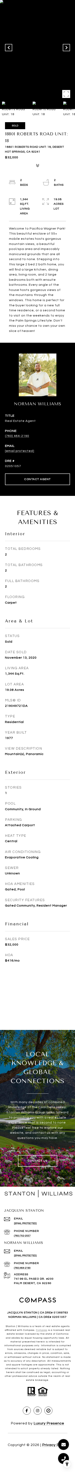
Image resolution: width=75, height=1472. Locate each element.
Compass (41, 1330)
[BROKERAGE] (48, 1411)
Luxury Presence (49, 1423)
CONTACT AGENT (37, 479)
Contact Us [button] (38, 1160)
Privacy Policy (54, 1445)
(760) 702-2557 (22, 1235)
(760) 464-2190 (17, 435)
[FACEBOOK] (27, 1411)
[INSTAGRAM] (38, 1411)
